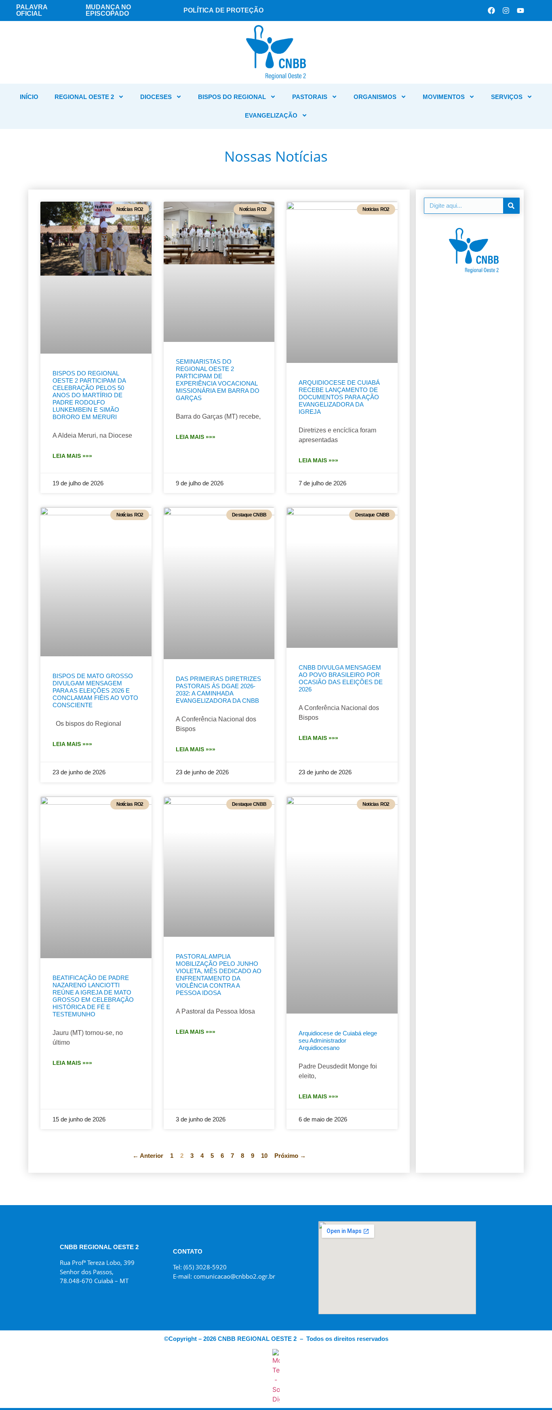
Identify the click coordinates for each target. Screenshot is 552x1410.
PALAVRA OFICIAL (31, 10)
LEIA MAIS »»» (72, 456)
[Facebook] (491, 10)
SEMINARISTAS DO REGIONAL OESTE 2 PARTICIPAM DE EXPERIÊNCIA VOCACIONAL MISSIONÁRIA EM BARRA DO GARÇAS (217, 379)
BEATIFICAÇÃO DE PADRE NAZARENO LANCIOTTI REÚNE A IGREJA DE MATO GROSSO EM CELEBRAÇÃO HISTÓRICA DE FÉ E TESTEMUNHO (93, 996)
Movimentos (444, 96)
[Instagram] (506, 10)
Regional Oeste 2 (84, 96)
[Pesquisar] (511, 205)
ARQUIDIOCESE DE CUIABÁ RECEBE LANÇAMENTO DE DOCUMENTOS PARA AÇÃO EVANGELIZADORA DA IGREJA (339, 397)
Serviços (507, 96)
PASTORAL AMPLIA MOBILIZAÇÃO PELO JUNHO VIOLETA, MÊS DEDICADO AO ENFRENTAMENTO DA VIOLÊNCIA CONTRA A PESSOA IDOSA (218, 974)
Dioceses (156, 96)
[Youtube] (520, 10)
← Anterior (148, 1155)
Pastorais (309, 96)
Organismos (375, 96)
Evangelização (271, 115)
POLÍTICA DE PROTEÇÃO (223, 10)
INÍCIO (29, 96)
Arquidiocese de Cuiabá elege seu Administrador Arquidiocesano (338, 1040)
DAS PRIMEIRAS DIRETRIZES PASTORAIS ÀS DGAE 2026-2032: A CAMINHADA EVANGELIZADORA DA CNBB (218, 689)
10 (264, 1155)
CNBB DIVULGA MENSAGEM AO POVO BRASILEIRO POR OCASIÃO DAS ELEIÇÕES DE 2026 (341, 678)
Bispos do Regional (232, 96)
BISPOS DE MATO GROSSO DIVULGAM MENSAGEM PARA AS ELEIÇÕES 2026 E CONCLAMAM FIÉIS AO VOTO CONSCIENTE (95, 690)
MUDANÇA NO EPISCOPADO (108, 10)
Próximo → (290, 1155)
